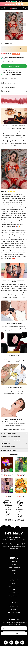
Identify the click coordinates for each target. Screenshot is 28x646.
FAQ (14, 590)
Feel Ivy (21, 495)
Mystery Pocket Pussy (7, 474)
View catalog (2, 8)
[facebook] (11, 642)
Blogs (14, 573)
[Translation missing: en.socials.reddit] (22, 642)
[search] (5, 8)
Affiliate (14, 570)
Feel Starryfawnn (20, 474)
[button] (24, 24)
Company (14, 558)
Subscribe (13, 633)
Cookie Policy (14, 609)
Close (14, 561)
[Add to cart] (11, 470)
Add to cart (14, 66)
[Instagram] (6, 642)
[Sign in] (23, 8)
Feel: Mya (7, 495)
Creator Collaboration (14, 567)
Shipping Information (14, 593)
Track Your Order (14, 596)
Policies (14, 602)
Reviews (14, 564)
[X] (17, 642)
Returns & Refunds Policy (14, 612)
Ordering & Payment (14, 587)
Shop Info (14, 580)
